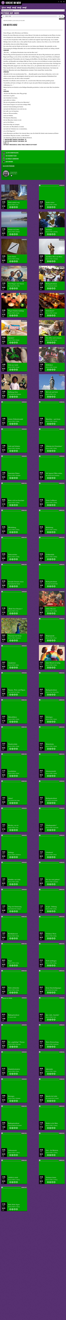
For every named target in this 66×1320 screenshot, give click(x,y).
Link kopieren (9, 161)
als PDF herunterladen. (12, 152)
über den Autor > (13, 173)
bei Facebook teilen (11, 156)
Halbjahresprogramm (8, 166)
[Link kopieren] (12, 207)
